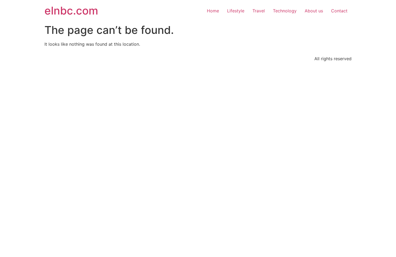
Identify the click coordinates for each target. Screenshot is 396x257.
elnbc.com (71, 10)
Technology (285, 10)
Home (213, 10)
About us (314, 10)
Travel (258, 10)
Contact (339, 10)
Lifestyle (235, 10)
